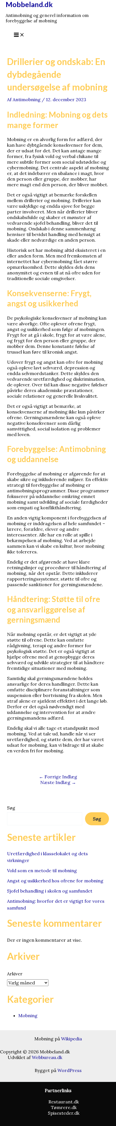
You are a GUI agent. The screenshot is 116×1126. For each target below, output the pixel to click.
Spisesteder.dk (63, 1113)
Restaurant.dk (63, 1102)
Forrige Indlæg (58, 776)
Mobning (27, 1015)
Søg (11, 808)
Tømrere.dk (64, 1107)
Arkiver (15, 973)
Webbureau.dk (47, 1057)
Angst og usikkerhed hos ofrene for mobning (55, 881)
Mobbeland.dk (29, 4)
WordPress (69, 1070)
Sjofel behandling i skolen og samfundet (49, 891)
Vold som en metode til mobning (42, 870)
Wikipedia (71, 1038)
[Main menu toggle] (19, 35)
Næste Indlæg (58, 782)
